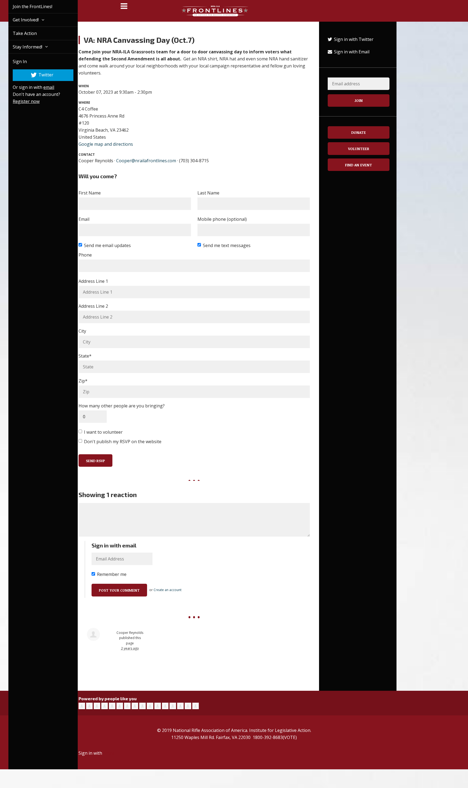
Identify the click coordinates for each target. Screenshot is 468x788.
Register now (19, 101)
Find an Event (358, 164)
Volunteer (358, 148)
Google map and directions (106, 144)
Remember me (111, 574)
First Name (90, 193)
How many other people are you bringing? (122, 406)
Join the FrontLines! (26, 6)
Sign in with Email (351, 52)
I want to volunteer (103, 432)
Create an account (167, 590)
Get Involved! (20, 20)
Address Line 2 (93, 306)
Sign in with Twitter (353, 39)
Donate (358, 132)
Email (84, 219)
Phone (85, 255)
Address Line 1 (93, 281)
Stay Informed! (21, 47)
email (42, 87)
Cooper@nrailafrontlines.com (146, 161)
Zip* (83, 381)
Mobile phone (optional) (222, 219)
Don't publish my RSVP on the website (122, 442)
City (82, 331)
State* (85, 356)
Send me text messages (227, 245)
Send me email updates (107, 245)
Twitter (39, 75)
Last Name (208, 193)
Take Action (18, 33)
